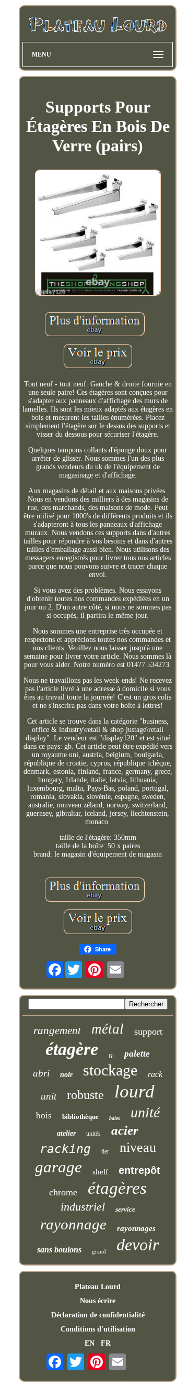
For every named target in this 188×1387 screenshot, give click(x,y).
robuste (85, 1095)
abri (41, 1073)
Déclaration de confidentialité (98, 1315)
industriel (83, 1206)
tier (105, 1151)
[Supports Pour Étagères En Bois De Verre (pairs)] (98, 234)
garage (58, 1167)
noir (66, 1075)
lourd (134, 1091)
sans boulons (59, 1249)
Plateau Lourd (98, 1287)
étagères (117, 1188)
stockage (110, 1070)
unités (93, 1133)
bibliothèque (80, 1116)
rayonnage (73, 1224)
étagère (71, 1049)
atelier (66, 1133)
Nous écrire (97, 1301)
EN (90, 1343)
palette (137, 1054)
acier (124, 1130)
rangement (57, 1030)
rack (155, 1074)
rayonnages (136, 1228)
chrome (63, 1192)
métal (107, 1029)
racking (65, 1149)
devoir (137, 1244)
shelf (100, 1172)
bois (44, 1115)
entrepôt (139, 1170)
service (125, 1209)
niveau (138, 1147)
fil (111, 1056)
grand (99, 1251)
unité (145, 1112)
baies (114, 1118)
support (148, 1031)
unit (48, 1096)
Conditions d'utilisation (98, 1329)
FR (106, 1343)
